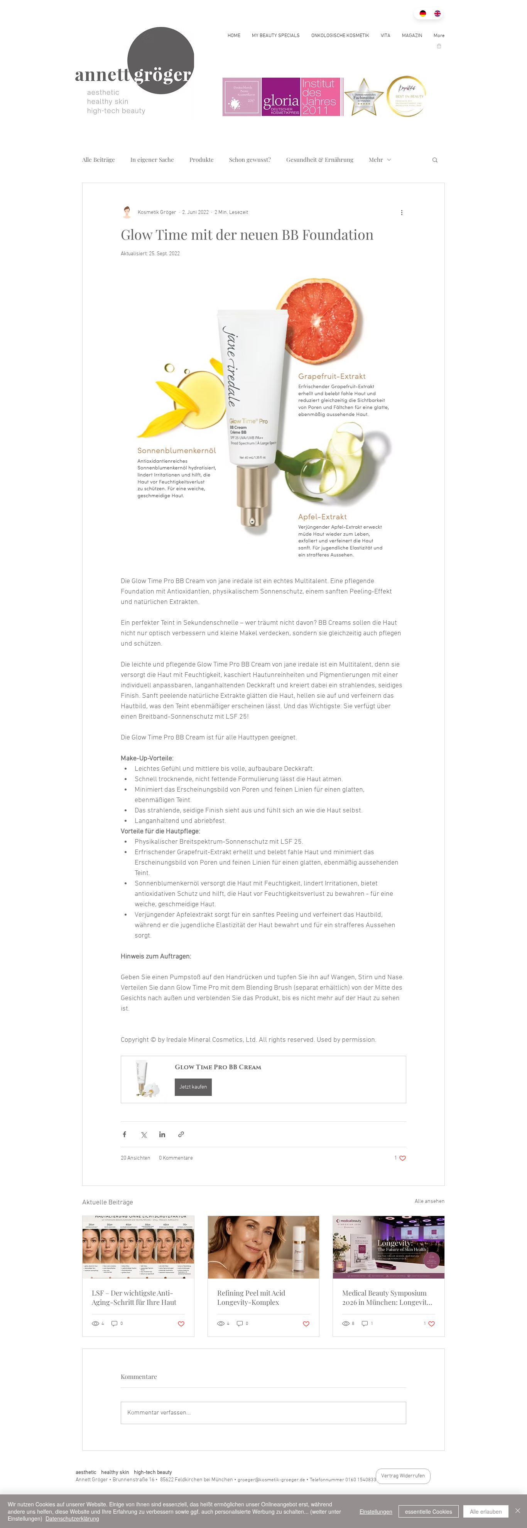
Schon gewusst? (250, 159)
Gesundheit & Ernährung (319, 159)
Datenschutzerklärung (72, 1518)
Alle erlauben (486, 1511)
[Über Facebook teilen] (124, 1134)
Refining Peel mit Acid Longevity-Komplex (251, 1297)
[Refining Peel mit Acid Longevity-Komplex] (263, 1247)
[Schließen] (517, 1511)
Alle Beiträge (98, 159)
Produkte (201, 159)
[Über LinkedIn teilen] (162, 1134)
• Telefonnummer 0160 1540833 (341, 1480)
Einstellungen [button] (376, 1511)
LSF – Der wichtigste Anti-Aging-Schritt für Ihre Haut (134, 1297)
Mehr (376, 159)
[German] (421, 13)
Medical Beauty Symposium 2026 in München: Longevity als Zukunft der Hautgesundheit (386, 1297)
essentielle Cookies (428, 1511)
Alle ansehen (430, 1201)
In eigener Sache (152, 159)
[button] (439, 46)
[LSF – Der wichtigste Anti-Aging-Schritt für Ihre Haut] (138, 1247)
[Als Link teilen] (181, 1134)
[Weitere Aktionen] (401, 212)
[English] (435, 13)
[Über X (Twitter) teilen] (143, 1134)
